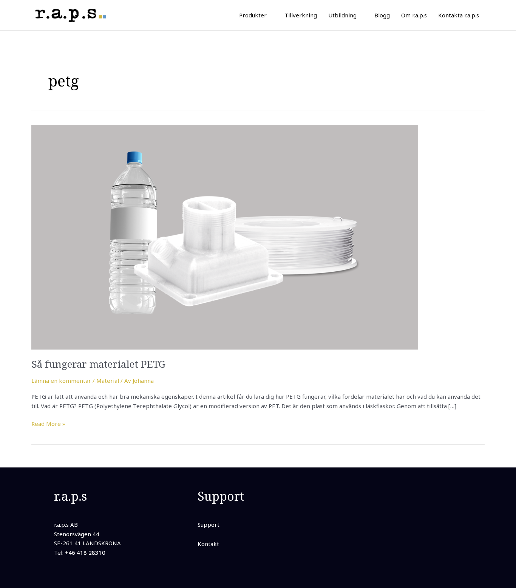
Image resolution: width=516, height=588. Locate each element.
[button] (270, 15)
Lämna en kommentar (61, 380)
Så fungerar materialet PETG (98, 364)
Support (208, 524)
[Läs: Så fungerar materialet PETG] (224, 236)
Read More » (48, 423)
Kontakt (208, 544)
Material (107, 380)
